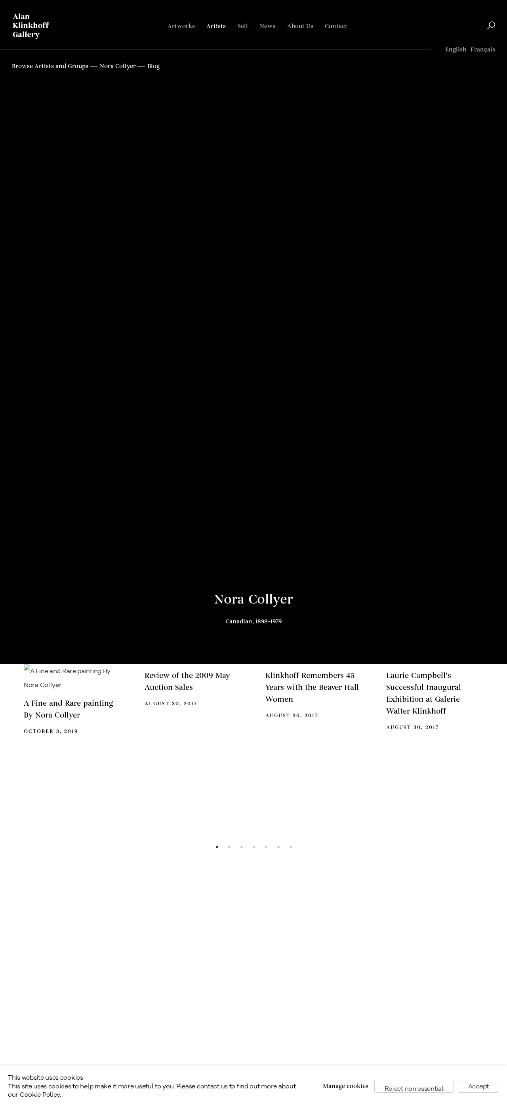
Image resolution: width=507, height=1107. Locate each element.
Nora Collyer (253, 599)
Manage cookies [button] (345, 1086)
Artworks (181, 26)
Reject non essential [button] (414, 1088)
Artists (216, 26)
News (267, 26)
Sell (243, 26)
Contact (336, 26)
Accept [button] (478, 1086)
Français (483, 49)
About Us (300, 26)
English (456, 49)
